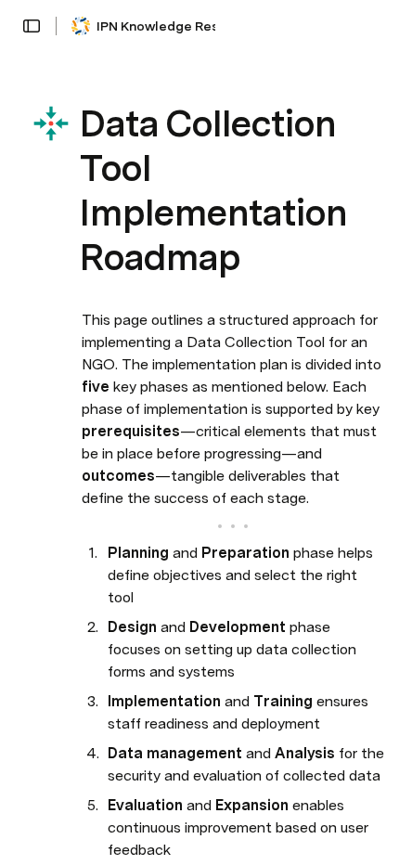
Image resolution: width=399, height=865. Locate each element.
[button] (32, 26)
